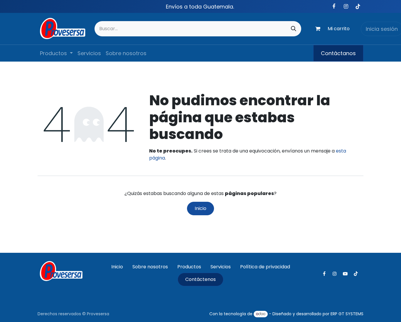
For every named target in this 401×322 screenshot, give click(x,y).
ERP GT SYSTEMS (347, 314)
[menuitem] (56, 53)
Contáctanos (338, 53)
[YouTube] (345, 273)
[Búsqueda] (293, 28)
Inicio (200, 208)
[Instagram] (346, 6)
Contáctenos (200, 279)
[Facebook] (333, 6)
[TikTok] (358, 6)
